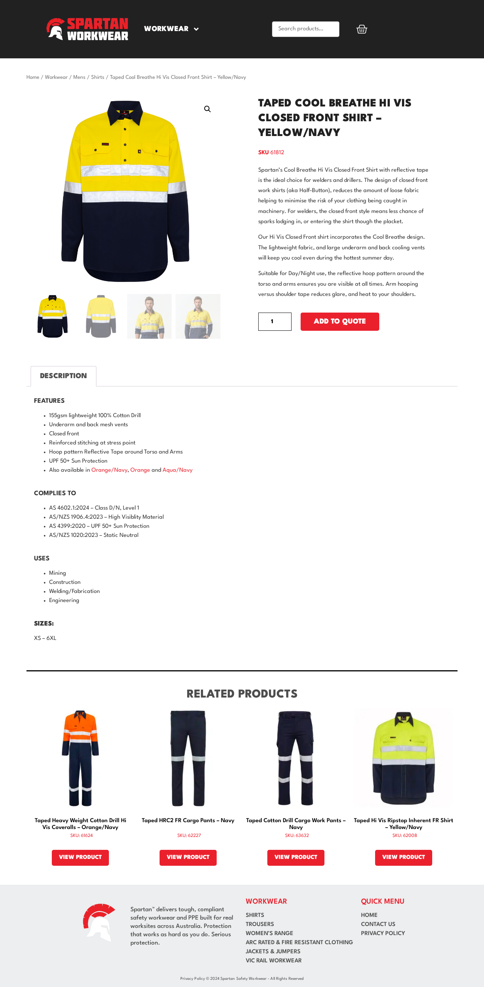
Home (32, 77)
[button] (207, 109)
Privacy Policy (383, 934)
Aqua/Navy (177, 470)
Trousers (260, 925)
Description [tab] (63, 376)
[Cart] (362, 29)
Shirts (97, 77)
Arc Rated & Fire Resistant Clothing (299, 943)
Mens (79, 77)
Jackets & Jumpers (273, 952)
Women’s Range (269, 934)
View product (80, 857)
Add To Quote (340, 321)
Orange (140, 470)
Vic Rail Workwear (274, 961)
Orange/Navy (109, 470)
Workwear (166, 29)
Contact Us (378, 925)
